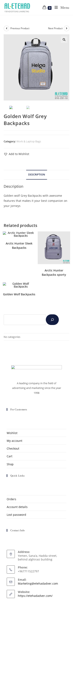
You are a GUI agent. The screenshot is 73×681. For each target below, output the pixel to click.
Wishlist (12, 433)
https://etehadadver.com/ (35, 596)
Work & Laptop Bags (28, 141)
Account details (17, 507)
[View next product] (66, 28)
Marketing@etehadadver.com (38, 583)
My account (14, 441)
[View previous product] (6, 28)
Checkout (13, 448)
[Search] (52, 319)
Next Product (55, 28)
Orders (11, 499)
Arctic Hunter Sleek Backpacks (19, 245)
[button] (16, 153)
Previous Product (19, 28)
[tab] (36, 174)
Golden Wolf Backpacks (19, 294)
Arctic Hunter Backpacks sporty (54, 272)
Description (36, 174)
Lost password (16, 515)
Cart (9, 456)
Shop (10, 464)
